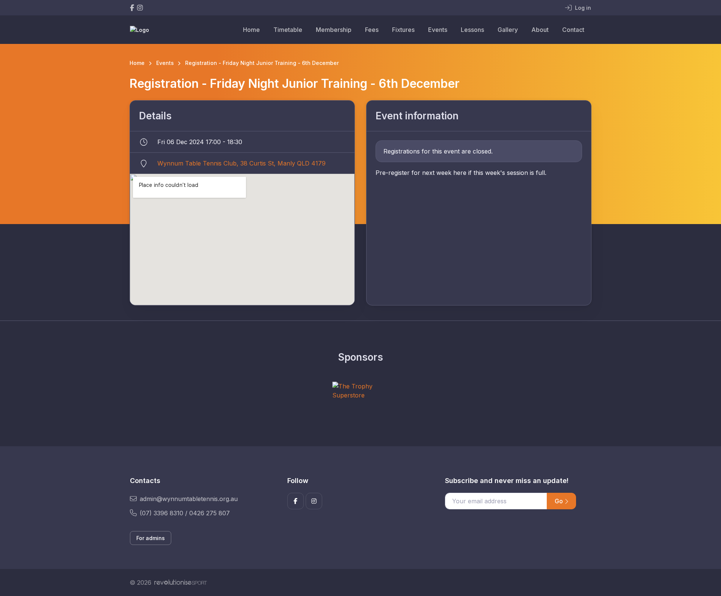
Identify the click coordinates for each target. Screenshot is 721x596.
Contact (573, 29)
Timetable (287, 29)
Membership (333, 29)
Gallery (508, 29)
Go (559, 501)
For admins (150, 538)
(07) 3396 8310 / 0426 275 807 (185, 513)
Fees (372, 29)
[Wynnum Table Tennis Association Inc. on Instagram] (140, 8)
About (540, 29)
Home (251, 29)
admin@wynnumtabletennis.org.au (189, 499)
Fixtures (403, 29)
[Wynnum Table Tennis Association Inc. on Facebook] (132, 8)
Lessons (472, 29)
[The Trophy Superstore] (360, 391)
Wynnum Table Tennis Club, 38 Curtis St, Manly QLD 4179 (241, 163)
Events (437, 29)
